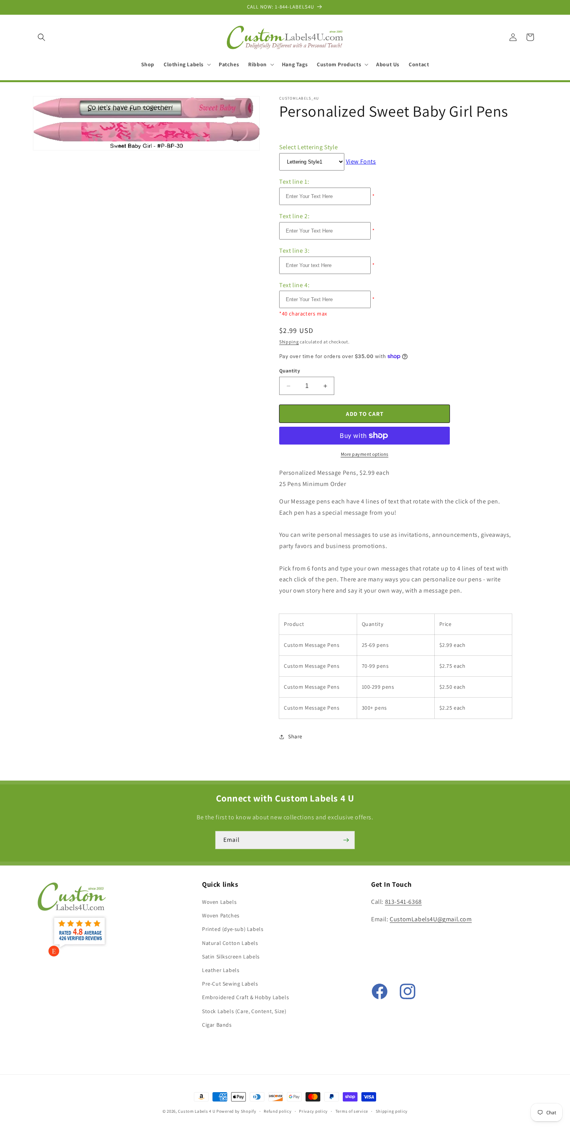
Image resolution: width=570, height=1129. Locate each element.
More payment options (365, 454)
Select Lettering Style (308, 147)
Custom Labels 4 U (196, 1111)
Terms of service (351, 1111)
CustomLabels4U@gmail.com (431, 919)
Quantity (289, 370)
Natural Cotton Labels (230, 942)
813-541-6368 (403, 902)
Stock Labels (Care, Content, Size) (244, 1011)
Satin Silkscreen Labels (231, 956)
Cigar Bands (217, 1024)
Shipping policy (392, 1111)
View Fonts (361, 161)
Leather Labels (220, 970)
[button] (41, 37)
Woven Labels (219, 901)
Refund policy (277, 1111)
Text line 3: (294, 250)
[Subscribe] (345, 840)
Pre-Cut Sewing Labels (230, 983)
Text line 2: (294, 216)
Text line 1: (294, 182)
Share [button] (295, 736)
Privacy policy (313, 1111)
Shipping (289, 342)
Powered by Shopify (236, 1111)
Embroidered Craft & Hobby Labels (245, 997)
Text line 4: (294, 285)
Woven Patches (221, 915)
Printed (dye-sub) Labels (232, 929)
